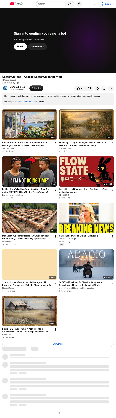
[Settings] (94, 4)
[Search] (69, 4)
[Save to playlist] (104, 88)
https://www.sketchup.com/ (25, 102)
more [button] (41, 102)
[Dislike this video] (89, 88)
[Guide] (5, 4)
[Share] (97, 88)
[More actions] (111, 88)
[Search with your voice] (79, 4)
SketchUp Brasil (18, 87)
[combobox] (51, 4)
